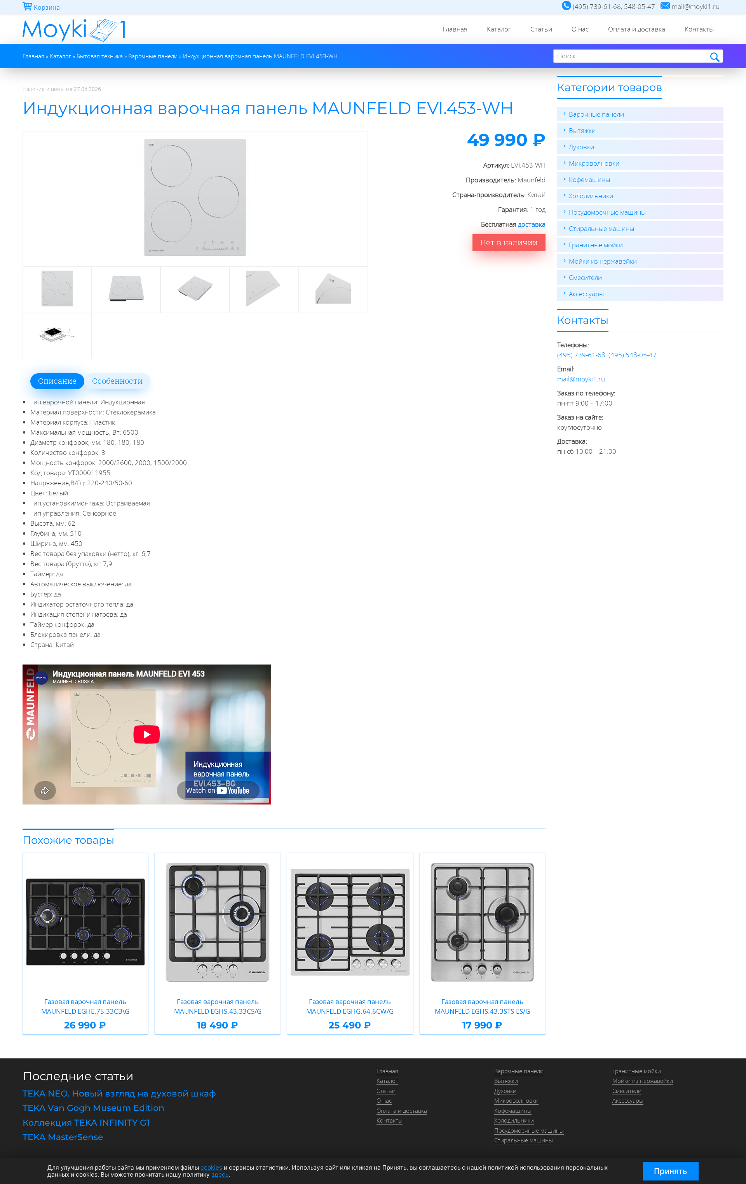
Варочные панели (596, 114)
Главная (455, 28)
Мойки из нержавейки (603, 261)
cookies (211, 1167)
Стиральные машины (601, 228)
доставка (532, 224)
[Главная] (74, 41)
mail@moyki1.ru (581, 378)
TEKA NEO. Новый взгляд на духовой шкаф (119, 1093)
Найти (714, 56)
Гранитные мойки (596, 244)
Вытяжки (582, 130)
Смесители (585, 277)
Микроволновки (594, 163)
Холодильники (591, 195)
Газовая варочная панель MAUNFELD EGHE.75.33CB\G (85, 1006)
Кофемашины (589, 179)
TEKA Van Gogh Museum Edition (93, 1108)
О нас (580, 28)
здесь (219, 1174)
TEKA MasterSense (63, 1137)
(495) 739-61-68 (581, 354)
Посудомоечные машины (607, 212)
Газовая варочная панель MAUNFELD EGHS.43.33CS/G (217, 1006)
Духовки (581, 146)
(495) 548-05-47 (632, 354)
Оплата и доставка (636, 28)
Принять (670, 1171)
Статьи (541, 28)
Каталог (499, 28)
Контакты (699, 28)
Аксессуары (586, 293)
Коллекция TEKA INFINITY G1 (86, 1123)
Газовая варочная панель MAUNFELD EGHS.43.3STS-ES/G (482, 1006)
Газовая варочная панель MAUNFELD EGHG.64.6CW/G (350, 1006)
